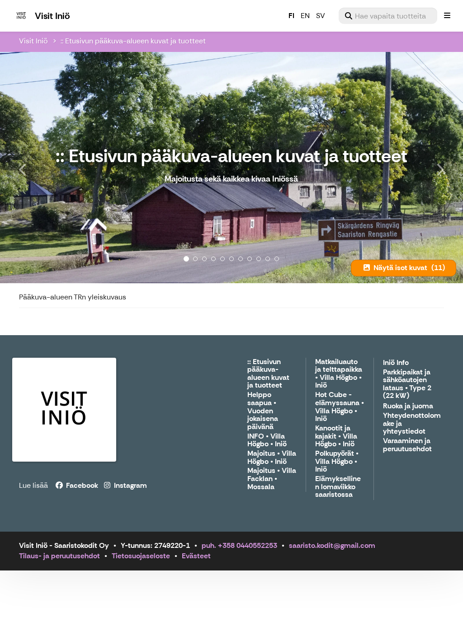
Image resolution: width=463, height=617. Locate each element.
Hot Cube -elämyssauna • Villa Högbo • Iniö (339, 407)
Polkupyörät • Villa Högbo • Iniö (337, 461)
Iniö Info (396, 363)
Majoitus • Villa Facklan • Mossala (271, 479)
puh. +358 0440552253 (239, 545)
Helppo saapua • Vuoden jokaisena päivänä (262, 411)
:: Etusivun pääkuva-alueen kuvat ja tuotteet (133, 41)
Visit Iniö (33, 41)
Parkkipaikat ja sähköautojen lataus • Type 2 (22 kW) (407, 384)
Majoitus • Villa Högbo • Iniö (271, 457)
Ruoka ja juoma (408, 406)
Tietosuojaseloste (141, 556)
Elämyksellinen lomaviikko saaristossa (338, 487)
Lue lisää (33, 485)
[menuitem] (388, 15)
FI (291, 15)
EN (305, 15)
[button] (35, 167)
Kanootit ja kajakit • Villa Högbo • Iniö (336, 436)
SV (320, 15)
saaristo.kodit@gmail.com (332, 545)
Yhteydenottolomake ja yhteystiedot (412, 423)
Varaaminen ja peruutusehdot (407, 445)
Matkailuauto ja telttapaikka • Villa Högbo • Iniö (338, 374)
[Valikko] (447, 16)
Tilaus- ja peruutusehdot (59, 556)
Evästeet (196, 556)
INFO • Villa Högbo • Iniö (267, 440)
